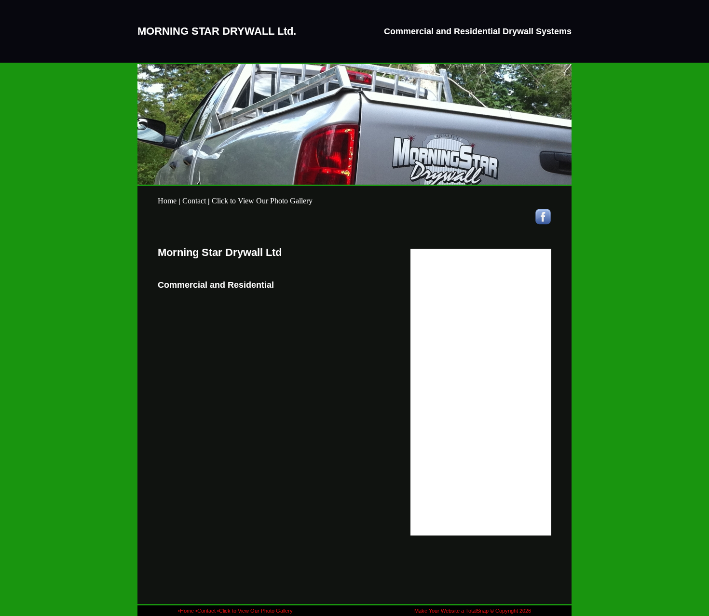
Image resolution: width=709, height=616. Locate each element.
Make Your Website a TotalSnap (451, 611)
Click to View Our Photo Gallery (262, 201)
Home (167, 201)
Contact (194, 201)
